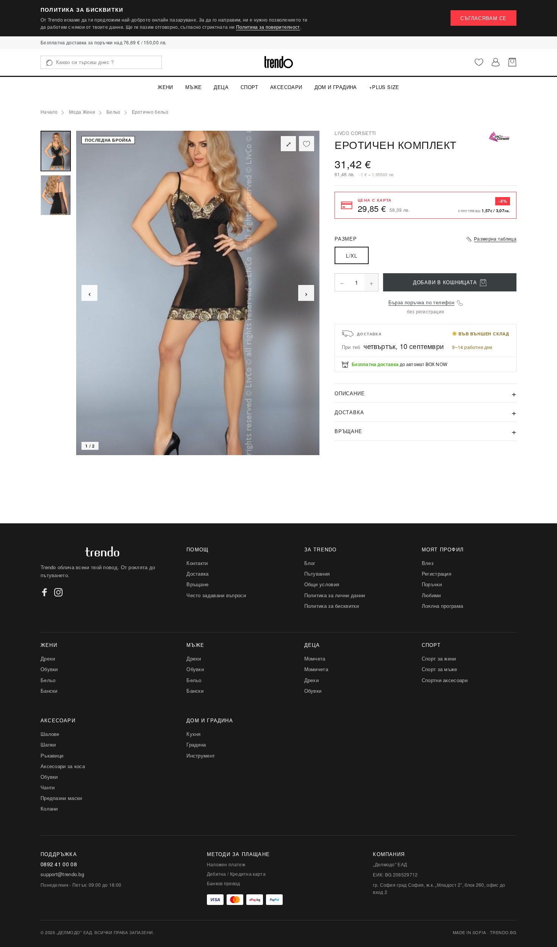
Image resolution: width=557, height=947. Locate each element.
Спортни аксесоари (445, 680)
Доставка (197, 573)
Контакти (197, 563)
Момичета (316, 669)
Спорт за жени (439, 658)
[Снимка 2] (56, 195)
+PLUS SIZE (384, 87)
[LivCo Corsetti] (499, 137)
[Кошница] (512, 62)
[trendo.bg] (278, 62)
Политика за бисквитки (331, 605)
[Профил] (495, 62)
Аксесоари (286, 87)
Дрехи (48, 658)
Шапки (48, 744)
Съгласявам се (483, 18)
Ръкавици (52, 755)
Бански (49, 690)
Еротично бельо (150, 112)
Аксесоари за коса (63, 766)
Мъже (193, 87)
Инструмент (200, 755)
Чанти (48, 787)
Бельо (113, 112)
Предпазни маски (61, 797)
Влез (427, 563)
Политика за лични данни (334, 595)
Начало (49, 112)
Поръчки (432, 584)
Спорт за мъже (439, 669)
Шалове (50, 733)
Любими (431, 595)
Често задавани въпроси (216, 595)
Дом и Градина (335, 87)
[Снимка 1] (56, 151)
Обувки (49, 669)
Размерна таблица (495, 239)
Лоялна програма (442, 605)
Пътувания (317, 573)
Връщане (197, 584)
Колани (49, 808)
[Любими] (479, 62)
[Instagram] (58, 592)
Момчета (314, 658)
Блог (310, 563)
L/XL (351, 255)
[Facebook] (45, 592)
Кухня (193, 733)
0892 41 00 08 (59, 864)
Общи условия (322, 584)
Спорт (249, 87)
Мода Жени (82, 112)
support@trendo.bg (62, 874)
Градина (196, 744)
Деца (221, 87)
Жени (165, 87)
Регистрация (436, 573)
